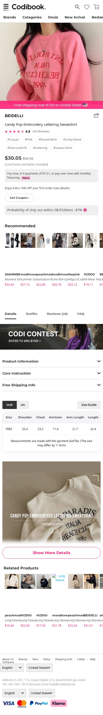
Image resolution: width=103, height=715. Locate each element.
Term (35, 659)
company (8, 662)
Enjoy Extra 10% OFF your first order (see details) (37, 188)
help (93, 659)
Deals (53, 17)
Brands (9, 17)
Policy (46, 659)
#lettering (40, 148)
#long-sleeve (72, 139)
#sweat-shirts (63, 148)
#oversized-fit (17, 148)
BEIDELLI (14, 115)
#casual (12, 139)
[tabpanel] (10, 260)
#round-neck (48, 139)
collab (81, 659)
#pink (28, 139)
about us (8, 659)
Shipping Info (63, 659)
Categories (32, 17)
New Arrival (75, 17)
